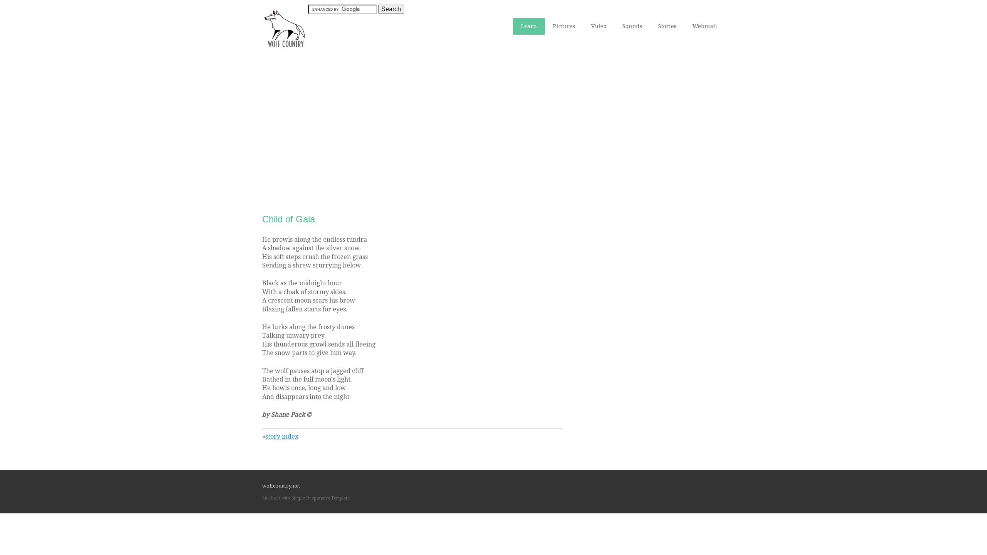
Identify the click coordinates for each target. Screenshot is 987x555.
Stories (667, 26)
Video (598, 26)
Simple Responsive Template (320, 498)
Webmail (704, 26)
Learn (529, 26)
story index (281, 436)
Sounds (632, 26)
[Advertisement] (493, 120)
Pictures (564, 26)
